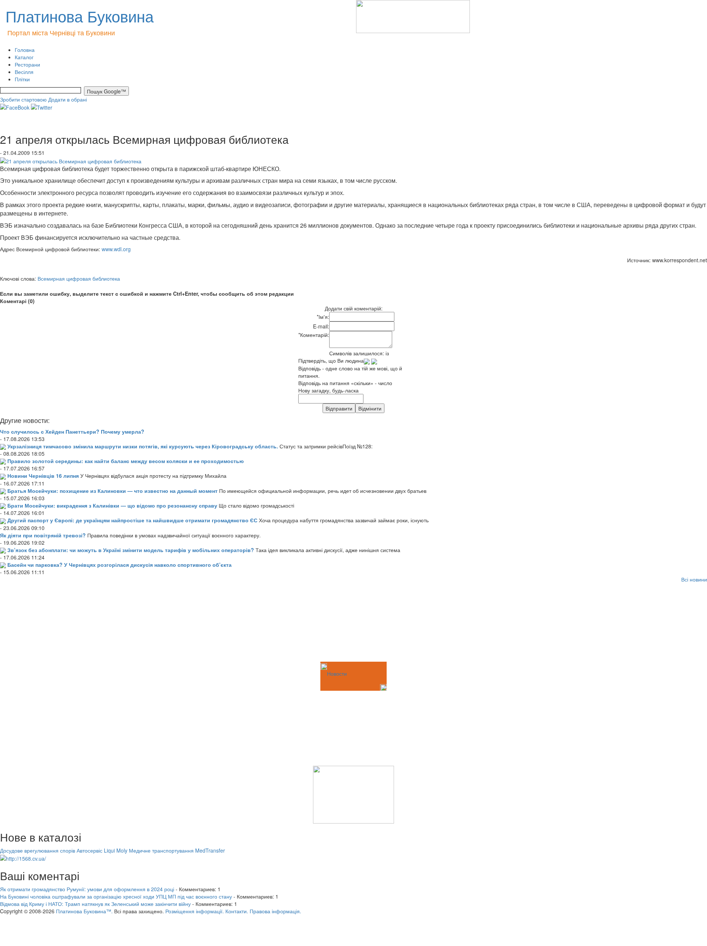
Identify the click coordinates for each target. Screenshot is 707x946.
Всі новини (694, 579)
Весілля (24, 71)
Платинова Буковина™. (84, 911)
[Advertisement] (37, 623)
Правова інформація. (275, 911)
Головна (25, 49)
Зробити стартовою (23, 99)
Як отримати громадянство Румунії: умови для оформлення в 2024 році (87, 889)
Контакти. (236, 911)
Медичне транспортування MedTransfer (177, 850)
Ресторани (27, 64)
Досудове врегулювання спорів (37, 850)
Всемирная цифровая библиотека (79, 278)
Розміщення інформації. (194, 911)
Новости (337, 673)
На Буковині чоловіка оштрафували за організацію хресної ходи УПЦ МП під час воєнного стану (116, 896)
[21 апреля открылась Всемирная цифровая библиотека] (70, 160)
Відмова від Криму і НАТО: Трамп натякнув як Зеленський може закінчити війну (95, 903)
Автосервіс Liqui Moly (102, 850)
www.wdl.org (116, 249)
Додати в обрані (67, 99)
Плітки (22, 79)
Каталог (24, 57)
